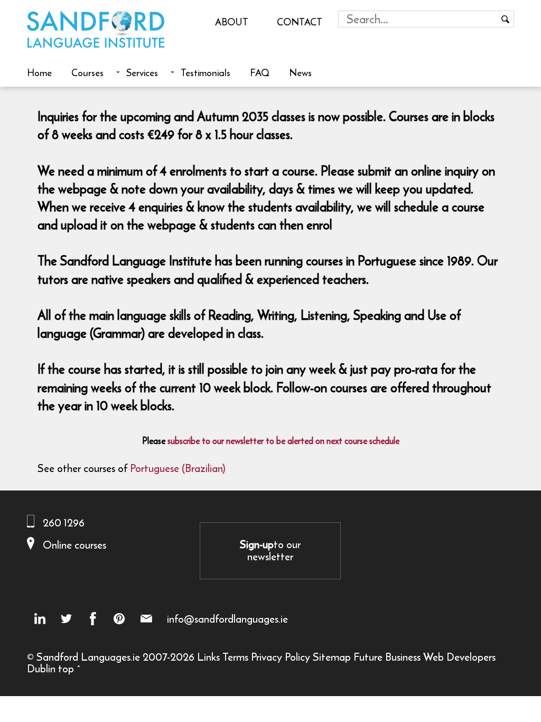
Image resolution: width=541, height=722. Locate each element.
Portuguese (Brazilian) (178, 468)
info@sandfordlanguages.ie (227, 619)
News (300, 72)
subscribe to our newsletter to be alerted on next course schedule (283, 441)
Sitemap (332, 657)
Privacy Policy (280, 657)
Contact (299, 21)
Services (142, 72)
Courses (87, 72)
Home (39, 72)
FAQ (259, 72)
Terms (235, 657)
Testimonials (205, 72)
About (231, 21)
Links (208, 657)
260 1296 (64, 522)
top (66, 668)
